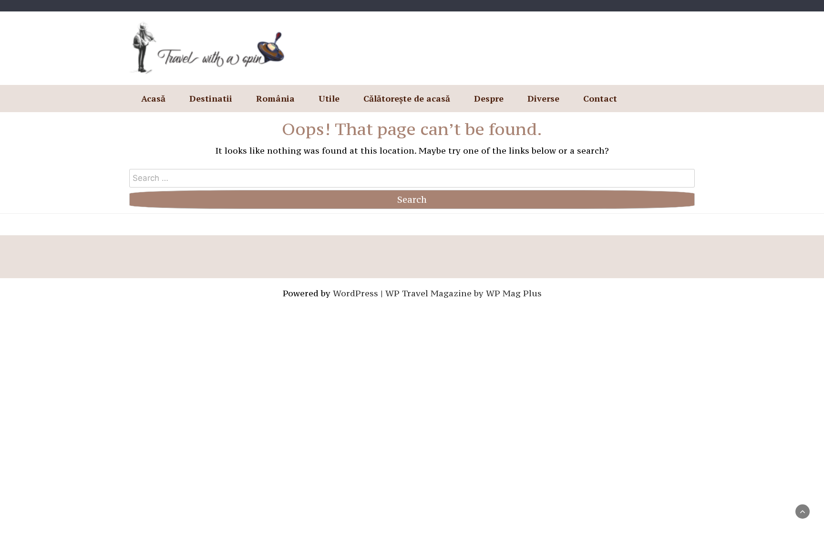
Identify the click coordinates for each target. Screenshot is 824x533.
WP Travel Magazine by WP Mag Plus (463, 293)
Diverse (543, 98)
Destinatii (210, 98)
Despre (489, 98)
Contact (600, 98)
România (275, 98)
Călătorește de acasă (406, 98)
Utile (329, 98)
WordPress (355, 293)
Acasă (153, 98)
